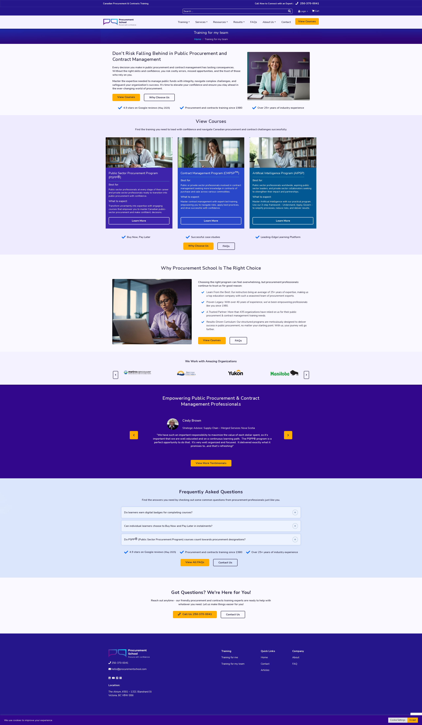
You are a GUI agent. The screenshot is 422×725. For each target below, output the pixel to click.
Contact (286, 22)
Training (183, 22)
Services (200, 22)
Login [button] (303, 11)
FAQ (294, 667)
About (295, 661)
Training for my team (232, 667)
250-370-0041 (309, 3)
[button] (134, 437)
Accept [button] (412, 720)
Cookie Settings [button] (397, 720)
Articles (265, 673)
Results (238, 22)
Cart (317, 11)
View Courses (307, 21)
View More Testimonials (211, 467)
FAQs (253, 22)
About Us (268, 22)
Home (197, 39)
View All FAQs (194, 566)
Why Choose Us (159, 97)
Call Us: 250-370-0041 (197, 618)
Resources (219, 22)
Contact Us (225, 566)
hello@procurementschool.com (129, 672)
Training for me (229, 661)
